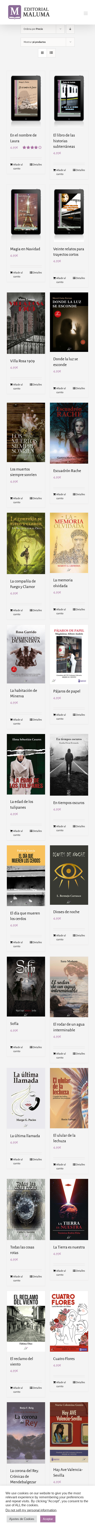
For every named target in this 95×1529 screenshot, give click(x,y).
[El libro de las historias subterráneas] (69, 99)
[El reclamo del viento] (26, 1321)
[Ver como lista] (51, 53)
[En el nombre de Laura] (26, 99)
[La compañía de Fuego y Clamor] (26, 543)
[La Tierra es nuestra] (69, 1209)
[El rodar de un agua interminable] (69, 987)
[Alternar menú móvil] (86, 13)
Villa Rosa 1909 (22, 361)
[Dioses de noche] (69, 875)
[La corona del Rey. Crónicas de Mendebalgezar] (26, 1433)
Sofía (14, 1024)
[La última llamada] (26, 1098)
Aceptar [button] (48, 1519)
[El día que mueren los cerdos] (26, 875)
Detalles (37, 164)
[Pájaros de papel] (69, 654)
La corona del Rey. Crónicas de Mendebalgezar (24, 1476)
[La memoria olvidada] (69, 543)
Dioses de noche (66, 912)
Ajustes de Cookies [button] (21, 1519)
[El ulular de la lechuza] (69, 1098)
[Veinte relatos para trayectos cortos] (69, 213)
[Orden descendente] (70, 29)
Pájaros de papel (66, 691)
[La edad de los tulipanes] (26, 764)
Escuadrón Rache (67, 471)
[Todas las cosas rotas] (26, 1209)
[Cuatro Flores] (69, 1321)
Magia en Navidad (25, 249)
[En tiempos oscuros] (69, 765)
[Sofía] (26, 987)
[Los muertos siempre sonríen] (26, 432)
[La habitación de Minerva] (26, 654)
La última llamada (25, 1136)
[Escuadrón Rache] (69, 433)
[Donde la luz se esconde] (69, 322)
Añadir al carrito (18, 166)
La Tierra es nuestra (69, 1247)
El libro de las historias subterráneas (64, 141)
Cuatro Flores (64, 1359)
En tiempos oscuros (68, 803)
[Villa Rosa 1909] (26, 323)
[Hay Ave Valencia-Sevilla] (69, 1432)
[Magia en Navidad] (26, 213)
